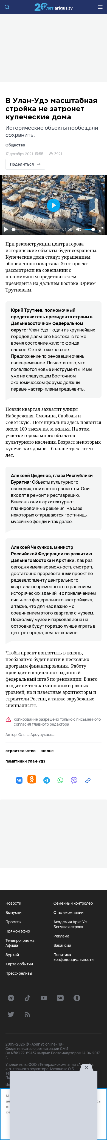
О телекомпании (68, 912)
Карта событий (19, 964)
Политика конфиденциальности (74, 957)
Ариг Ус (53, 7)
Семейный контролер (73, 903)
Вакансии (62, 945)
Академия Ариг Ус (70, 921)
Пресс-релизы (18, 973)
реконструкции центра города (50, 244)
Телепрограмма (20, 940)
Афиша (11, 945)
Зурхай (12, 954)
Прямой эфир (17, 931)
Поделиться (22, 164)
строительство (20, 750)
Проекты (13, 921)
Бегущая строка (68, 926)
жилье (47, 750)
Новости (13, 903)
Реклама (61, 936)
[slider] (36, 229)
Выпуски (13, 912)
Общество (15, 145)
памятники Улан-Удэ (25, 761)
